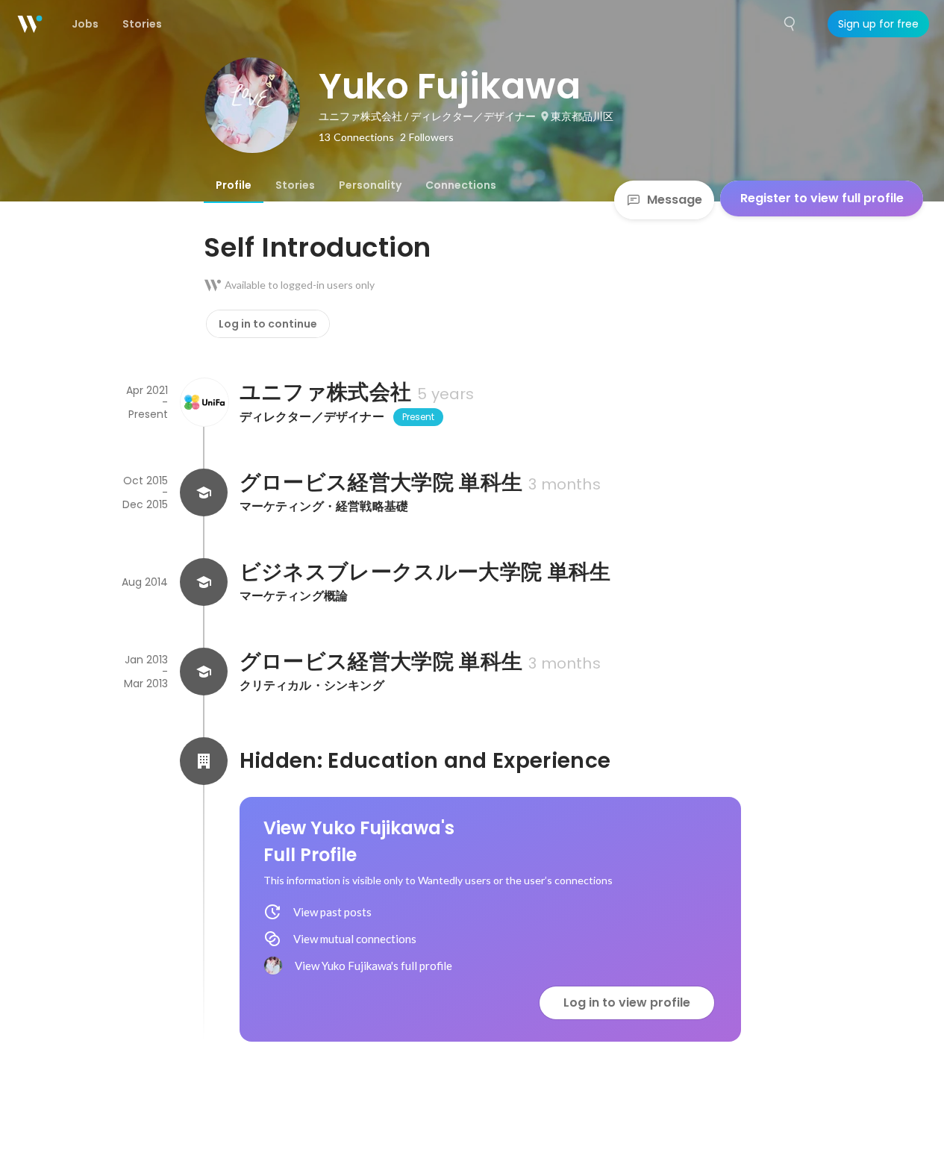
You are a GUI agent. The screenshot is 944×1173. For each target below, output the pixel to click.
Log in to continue (268, 323)
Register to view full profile (822, 198)
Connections (460, 185)
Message (674, 199)
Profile (233, 185)
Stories (295, 185)
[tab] (233, 185)
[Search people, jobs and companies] (790, 24)
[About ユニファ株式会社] (204, 402)
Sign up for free (878, 23)
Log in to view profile (626, 1002)
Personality (370, 185)
